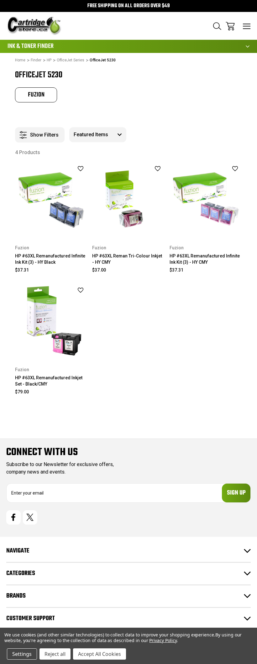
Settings (22, 654)
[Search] (217, 26)
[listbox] (97, 135)
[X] (30, 517)
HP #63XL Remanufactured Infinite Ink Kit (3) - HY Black (50, 259)
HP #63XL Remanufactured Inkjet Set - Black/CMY (48, 380)
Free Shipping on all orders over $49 (128, 6)
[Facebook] (13, 517)
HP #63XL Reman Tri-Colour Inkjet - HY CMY (127, 259)
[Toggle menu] (246, 26)
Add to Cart (51, 348)
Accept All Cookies (99, 654)
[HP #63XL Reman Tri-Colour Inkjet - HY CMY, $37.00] (128, 199)
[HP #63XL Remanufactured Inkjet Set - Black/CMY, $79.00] (51, 320)
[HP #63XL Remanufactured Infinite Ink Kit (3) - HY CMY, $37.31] (206, 199)
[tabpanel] (36, 94)
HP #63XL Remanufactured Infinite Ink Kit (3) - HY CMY (205, 259)
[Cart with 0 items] (230, 26)
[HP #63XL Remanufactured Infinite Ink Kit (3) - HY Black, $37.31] (51, 199)
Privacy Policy (162, 640)
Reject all (55, 654)
